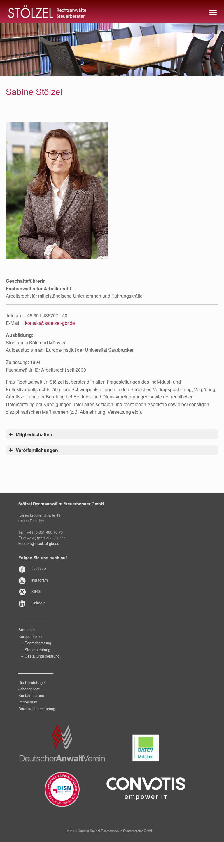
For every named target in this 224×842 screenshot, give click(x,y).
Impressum (27, 702)
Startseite (26, 629)
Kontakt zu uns (31, 695)
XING (36, 591)
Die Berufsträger (32, 682)
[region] (112, 49)
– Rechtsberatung (36, 643)
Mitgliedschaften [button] (34, 434)
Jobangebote (29, 688)
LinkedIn (38, 602)
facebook (39, 568)
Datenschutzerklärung (36, 708)
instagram (39, 580)
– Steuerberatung (35, 649)
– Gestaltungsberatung (40, 656)
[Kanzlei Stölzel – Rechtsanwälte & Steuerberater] (47, 11)
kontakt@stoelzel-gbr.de (50, 323)
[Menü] (212, 11)
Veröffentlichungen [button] (37, 450)
